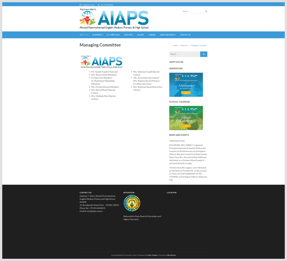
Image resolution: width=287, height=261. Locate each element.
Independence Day (177, 141)
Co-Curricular (113, 35)
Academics (97, 35)
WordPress (171, 255)
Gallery (140, 35)
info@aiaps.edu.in (88, 5)
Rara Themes (153, 255)
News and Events (167, 35)
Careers (152, 35)
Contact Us (185, 35)
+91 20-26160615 (107, 5)
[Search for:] (193, 11)
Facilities (128, 35)
